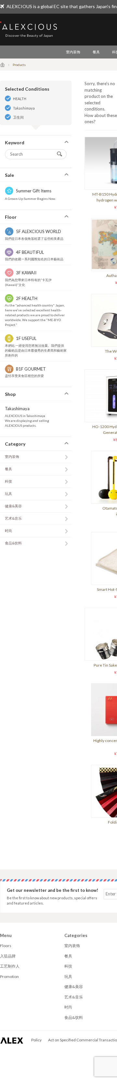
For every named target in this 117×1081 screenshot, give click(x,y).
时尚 (8, 530)
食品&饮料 (13, 543)
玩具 (8, 493)
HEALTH (19, 99)
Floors (5, 945)
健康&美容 (13, 506)
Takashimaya (24, 108)
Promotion (9, 976)
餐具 (96, 52)
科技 (8, 481)
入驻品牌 (8, 956)
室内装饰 (73, 52)
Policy (36, 1039)
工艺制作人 (10, 966)
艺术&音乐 (13, 518)
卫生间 (18, 117)
